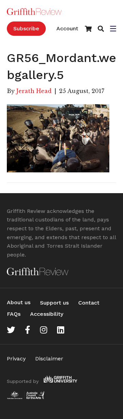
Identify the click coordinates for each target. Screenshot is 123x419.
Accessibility (46, 314)
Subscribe (26, 28)
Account (67, 28)
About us (18, 302)
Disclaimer (49, 358)
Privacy (16, 358)
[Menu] (113, 29)
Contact (88, 302)
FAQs (13, 314)
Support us (54, 302)
